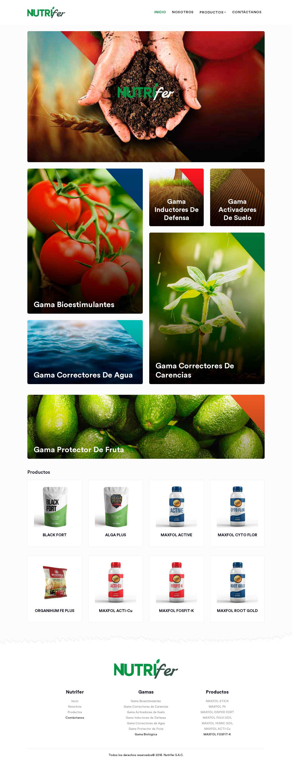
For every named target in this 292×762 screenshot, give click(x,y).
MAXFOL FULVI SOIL (217, 717)
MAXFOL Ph (217, 706)
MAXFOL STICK (217, 701)
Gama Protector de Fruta (146, 728)
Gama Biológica (146, 734)
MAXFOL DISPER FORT (217, 712)
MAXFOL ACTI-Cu (115, 611)
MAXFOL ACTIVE (176, 535)
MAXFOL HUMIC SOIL (217, 723)
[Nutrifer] (46, 12)
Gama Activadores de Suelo (146, 712)
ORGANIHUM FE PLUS (54, 611)
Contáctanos (247, 12)
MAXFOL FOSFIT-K (176, 611)
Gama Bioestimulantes (146, 701)
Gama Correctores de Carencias (146, 706)
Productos (211, 12)
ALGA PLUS (115, 535)
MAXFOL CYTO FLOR (237, 535)
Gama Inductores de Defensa (146, 717)
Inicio (160, 12)
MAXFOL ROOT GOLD (237, 611)
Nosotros (183, 12)
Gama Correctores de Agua (146, 723)
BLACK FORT (55, 535)
